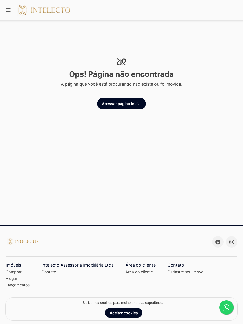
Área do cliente (139, 271)
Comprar (14, 271)
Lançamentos (18, 284)
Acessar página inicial (121, 103)
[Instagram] (231, 242)
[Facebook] (218, 242)
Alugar (11, 278)
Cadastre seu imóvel (186, 271)
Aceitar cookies (124, 312)
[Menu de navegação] (8, 10)
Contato (49, 271)
